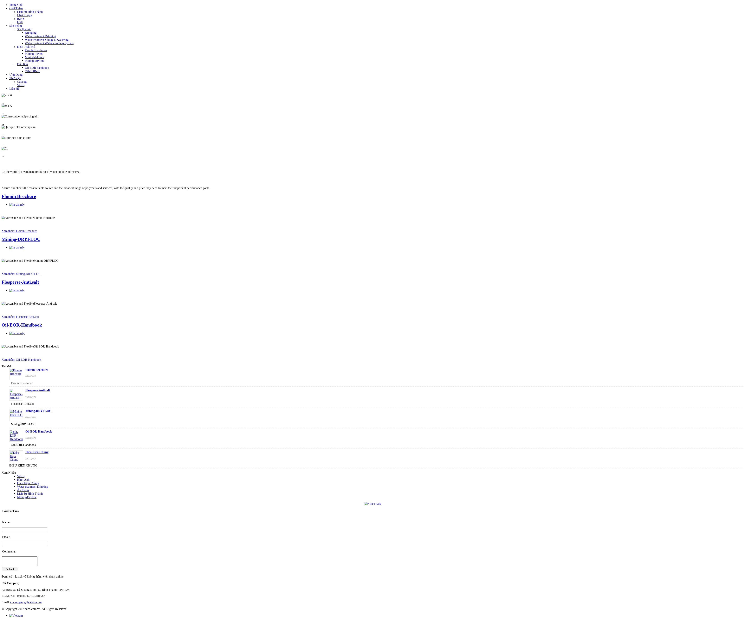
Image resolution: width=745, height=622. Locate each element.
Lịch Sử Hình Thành (30, 493)
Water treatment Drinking (32, 486)
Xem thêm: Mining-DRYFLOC (21, 273)
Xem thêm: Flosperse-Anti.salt (20, 316)
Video (20, 476)
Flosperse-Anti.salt (20, 282)
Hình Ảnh (23, 479)
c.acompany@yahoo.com (26, 602)
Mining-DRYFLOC (21, 239)
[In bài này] (17, 204)
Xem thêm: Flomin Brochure (19, 231)
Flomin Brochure (19, 196)
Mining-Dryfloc (26, 497)
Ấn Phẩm (23, 490)
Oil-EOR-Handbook (22, 325)
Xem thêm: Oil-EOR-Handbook (21, 359)
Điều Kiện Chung (37, 452)
